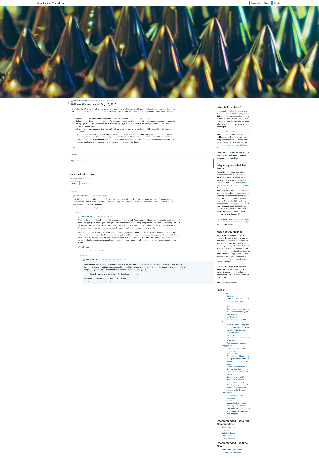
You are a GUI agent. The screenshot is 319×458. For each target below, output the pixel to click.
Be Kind (230, 296)
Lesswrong (226, 436)
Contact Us (255, 3)
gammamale (96, 196)
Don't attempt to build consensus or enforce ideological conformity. (235, 379)
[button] (79, 101)
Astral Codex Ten (228, 428)
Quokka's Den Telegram (231, 452)
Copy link (97, 208)
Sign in (84, 183)
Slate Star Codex (228, 433)
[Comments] (247, 3)
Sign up (75, 183)
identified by (244, 183)
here (98, 220)
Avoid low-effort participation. (238, 325)
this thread (87, 220)
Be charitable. (232, 317)
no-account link (153, 225)
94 (74, 148)
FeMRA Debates (228, 438)
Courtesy (225, 293)
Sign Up (277, 3)
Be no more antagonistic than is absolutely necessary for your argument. (238, 311)
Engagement (227, 346)
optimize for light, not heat (227, 121)
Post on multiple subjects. (237, 343)
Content (225, 322)
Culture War (231, 132)
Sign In (267, 3)
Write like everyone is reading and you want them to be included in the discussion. (238, 387)
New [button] (74, 155)
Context (87, 208)
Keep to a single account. (237, 319)
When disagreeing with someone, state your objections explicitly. (236, 350)
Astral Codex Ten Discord (232, 450)
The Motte (58, 3)
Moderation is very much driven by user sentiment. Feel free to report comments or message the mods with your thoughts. (238, 408)
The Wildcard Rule (229, 393)
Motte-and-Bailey (224, 183)
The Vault (229, 153)
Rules (220, 289)
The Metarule (227, 400)
